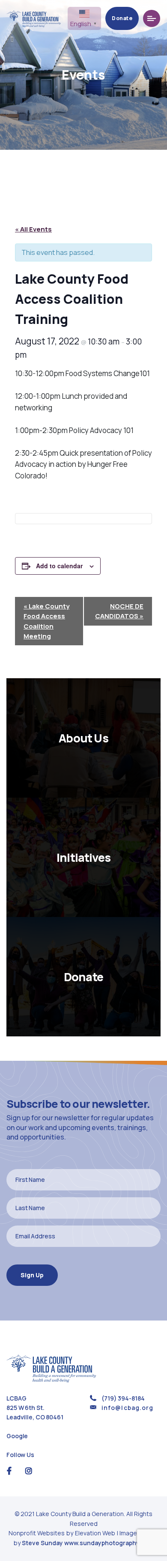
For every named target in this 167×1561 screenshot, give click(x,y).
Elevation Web (95, 1533)
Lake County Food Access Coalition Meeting (46, 621)
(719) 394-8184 (122, 1398)
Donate (122, 18)
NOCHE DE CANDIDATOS (119, 611)
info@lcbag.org (127, 1408)
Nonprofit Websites (37, 1533)
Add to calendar (59, 565)
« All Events (33, 229)
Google (17, 1436)
